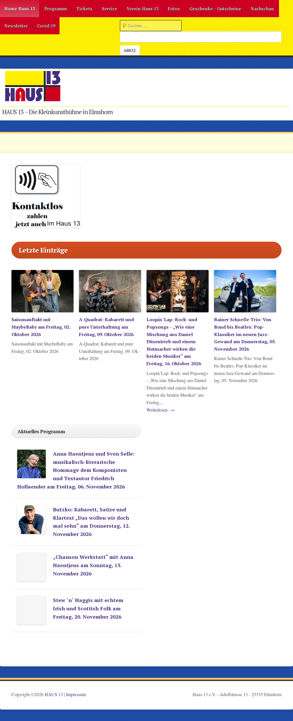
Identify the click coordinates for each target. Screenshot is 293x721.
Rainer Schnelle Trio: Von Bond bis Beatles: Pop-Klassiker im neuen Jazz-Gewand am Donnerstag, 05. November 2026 (245, 334)
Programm (55, 8)
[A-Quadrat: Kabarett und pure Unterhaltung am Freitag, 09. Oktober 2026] (110, 310)
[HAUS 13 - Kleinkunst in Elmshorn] (32, 100)
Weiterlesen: (160, 410)
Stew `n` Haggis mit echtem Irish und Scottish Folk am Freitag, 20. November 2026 (88, 608)
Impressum (76, 694)
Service (109, 8)
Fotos (174, 8)
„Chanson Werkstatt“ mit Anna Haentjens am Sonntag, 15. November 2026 (93, 565)
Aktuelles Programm (41, 431)
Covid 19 (46, 26)
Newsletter (16, 26)
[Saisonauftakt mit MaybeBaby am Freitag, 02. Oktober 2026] (42, 310)
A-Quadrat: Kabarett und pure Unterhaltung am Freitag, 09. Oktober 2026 (106, 326)
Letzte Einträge (43, 250)
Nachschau (262, 8)
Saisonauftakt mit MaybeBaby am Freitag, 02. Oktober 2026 (40, 326)
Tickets (84, 8)
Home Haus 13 (19, 8)
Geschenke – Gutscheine (215, 8)
